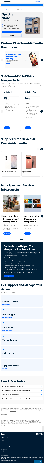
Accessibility (3, 450)
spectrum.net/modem (13, 411)
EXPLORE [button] (5, 443)
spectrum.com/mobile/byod (5, 416)
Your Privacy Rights (4, 449)
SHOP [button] (4, 440)
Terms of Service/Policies (5, 455)
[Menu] (1, 1)
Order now (37, 1)
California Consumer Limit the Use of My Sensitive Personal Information (13, 454)
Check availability (22, 5)
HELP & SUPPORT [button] (7, 446)
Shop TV (27, 233)
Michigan (8, 9)
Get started (7, 127)
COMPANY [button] (5, 437)
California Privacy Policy (5, 451)
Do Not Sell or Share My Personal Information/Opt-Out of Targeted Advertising (14, 452)
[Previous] (2, 60)
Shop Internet (7, 233)
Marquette (13, 9)
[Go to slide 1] (21, 239)
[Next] (42, 60)
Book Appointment (9, 275)
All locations (3, 9)
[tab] (22, 438)
